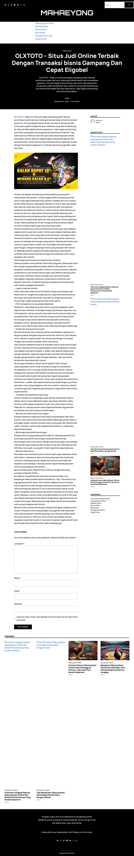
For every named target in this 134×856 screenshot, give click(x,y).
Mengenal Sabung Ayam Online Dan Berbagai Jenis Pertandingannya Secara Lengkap (113, 668)
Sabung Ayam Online (44, 23)
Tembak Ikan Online (43, 35)
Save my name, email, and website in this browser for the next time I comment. (47, 618)
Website (18, 604)
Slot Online (40, 32)
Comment (19, 543)
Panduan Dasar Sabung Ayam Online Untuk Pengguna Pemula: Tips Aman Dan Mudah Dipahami (104, 482)
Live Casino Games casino (100, 498)
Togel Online (40, 39)
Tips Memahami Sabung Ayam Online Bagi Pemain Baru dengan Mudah (104, 450)
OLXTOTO (18, 117)
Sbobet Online (41, 26)
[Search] (129, 5)
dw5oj (67, 98)
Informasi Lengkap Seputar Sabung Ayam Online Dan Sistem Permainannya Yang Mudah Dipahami (104, 290)
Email (17, 591)
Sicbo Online (41, 29)
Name (17, 578)
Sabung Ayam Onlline (96, 284)
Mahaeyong (67, 12)
